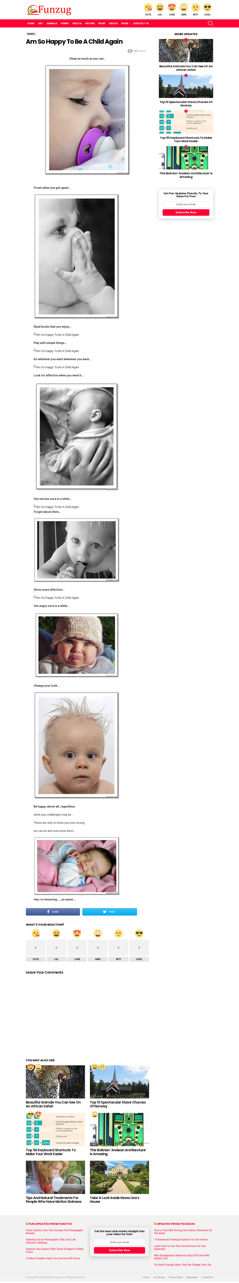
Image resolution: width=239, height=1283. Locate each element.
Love (172, 14)
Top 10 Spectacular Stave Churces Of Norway (118, 1104)
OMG (183, 14)
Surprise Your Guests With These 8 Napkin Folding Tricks (54, 1250)
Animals (52, 23)
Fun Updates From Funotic (50, 1224)
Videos (113, 23)
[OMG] (38, 1067)
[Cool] (30, 1114)
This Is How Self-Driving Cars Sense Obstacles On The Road (183, 1232)
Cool (207, 14)
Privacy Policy (176, 1277)
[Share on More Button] (143, 912)
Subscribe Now (186, 212)
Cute (148, 14)
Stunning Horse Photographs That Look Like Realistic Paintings (51, 1241)
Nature (90, 23)
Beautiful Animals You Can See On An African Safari (53, 1104)
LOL (160, 14)
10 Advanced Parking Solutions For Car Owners (181, 1239)
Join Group (159, 1277)
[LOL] (95, 1067)
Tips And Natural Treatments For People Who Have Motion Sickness (54, 1199)
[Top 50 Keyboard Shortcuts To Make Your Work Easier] (55, 1129)
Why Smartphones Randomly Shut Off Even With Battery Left (181, 1257)
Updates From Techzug (176, 1224)
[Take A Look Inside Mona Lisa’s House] (119, 1177)
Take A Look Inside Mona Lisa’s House (114, 1199)
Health (77, 23)
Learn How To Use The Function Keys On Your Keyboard (180, 1248)
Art (40, 23)
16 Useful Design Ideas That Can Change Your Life (182, 1264)
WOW (101, 23)
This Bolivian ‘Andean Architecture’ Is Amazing (118, 1152)
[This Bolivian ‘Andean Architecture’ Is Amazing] (119, 1129)
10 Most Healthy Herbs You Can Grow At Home (53, 1258)
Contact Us (141, 23)
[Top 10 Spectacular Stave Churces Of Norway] (119, 1082)
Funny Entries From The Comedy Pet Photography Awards (54, 1232)
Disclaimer (192, 1277)
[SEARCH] (210, 23)
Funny (65, 23)
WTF (195, 14)
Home (30, 23)
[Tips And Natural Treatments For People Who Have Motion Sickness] (55, 1177)
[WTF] (102, 1067)
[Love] (30, 1067)
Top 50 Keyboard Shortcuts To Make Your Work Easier (51, 1152)
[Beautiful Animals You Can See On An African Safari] (55, 1082)
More (124, 23)
